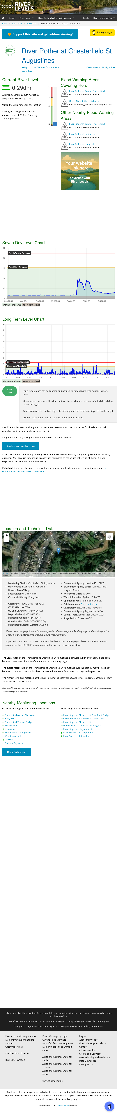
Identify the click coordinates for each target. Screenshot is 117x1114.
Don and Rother (89, 604)
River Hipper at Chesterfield (77, 722)
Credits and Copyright (90, 1053)
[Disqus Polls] (58, 804)
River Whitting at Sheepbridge (78, 732)
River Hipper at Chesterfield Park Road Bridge (86, 715)
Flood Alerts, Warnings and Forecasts (54, 17)
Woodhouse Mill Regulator (18, 732)
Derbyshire (31, 24)
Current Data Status (52, 1080)
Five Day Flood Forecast (17, 1053)
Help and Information (102, 17)
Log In (86, 17)
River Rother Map (16, 752)
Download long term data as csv (21, 445)
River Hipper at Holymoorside (78, 729)
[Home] (3, 17)
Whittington (11, 725)
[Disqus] (58, 883)
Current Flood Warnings (54, 1039)
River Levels (25, 17)
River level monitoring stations (20, 1036)
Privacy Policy (86, 1064)
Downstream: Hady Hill (99, 67)
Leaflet (5, 573)
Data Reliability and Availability (94, 1057)
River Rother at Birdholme (82, 134)
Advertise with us (87, 1050)
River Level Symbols (15, 1059)
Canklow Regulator (14, 743)
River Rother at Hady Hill (81, 144)
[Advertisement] (58, 214)
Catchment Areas (14, 1046)
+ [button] (7, 535)
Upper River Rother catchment (84, 101)
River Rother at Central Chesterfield (87, 91)
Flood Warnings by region (55, 1036)
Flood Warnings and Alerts (92, 1043)
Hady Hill (9, 718)
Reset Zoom (9, 391)
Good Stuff (63, 1105)
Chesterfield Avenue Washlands (20, 715)
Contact (83, 1046)
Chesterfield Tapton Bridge (18, 722)
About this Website (89, 1039)
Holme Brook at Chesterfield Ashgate (82, 725)
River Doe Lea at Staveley (76, 736)
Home (4, 24)
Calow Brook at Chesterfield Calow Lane (83, 718)
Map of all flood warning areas (57, 1043)
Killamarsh (10, 729)
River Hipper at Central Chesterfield (87, 123)
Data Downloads (87, 1060)
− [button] (7, 540)
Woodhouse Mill (13, 736)
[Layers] (109, 536)
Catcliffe (9, 739)
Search (12, 17)
